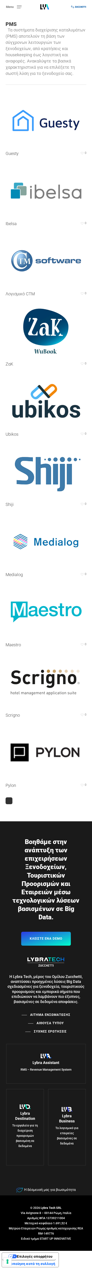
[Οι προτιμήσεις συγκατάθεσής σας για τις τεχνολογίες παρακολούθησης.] (7, 1261)
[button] (14, 6)
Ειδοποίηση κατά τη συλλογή (30, 1264)
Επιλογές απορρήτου (34, 1256)
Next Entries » (9, 800)
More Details (47, 117)
